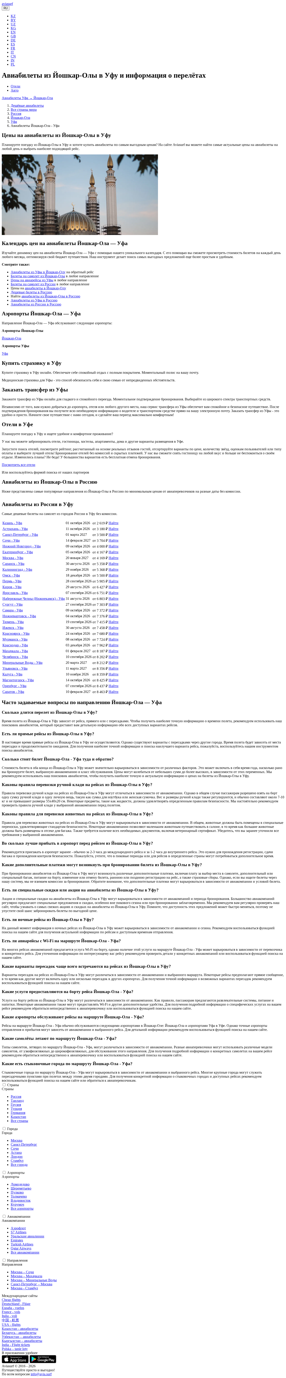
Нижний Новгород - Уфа (21, 546)
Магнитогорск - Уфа (18, 680)
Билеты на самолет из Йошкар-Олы (38, 276)
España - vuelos (13, 1308)
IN (13, 60)
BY (13, 20)
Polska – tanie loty (15, 1349)
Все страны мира (24, 109)
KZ (13, 16)
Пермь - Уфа (11, 581)
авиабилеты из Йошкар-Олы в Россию (50, 296)
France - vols (11, 1312)
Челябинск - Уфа (15, 657)
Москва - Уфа (12, 558)
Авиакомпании (18, 1216)
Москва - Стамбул (24, 1288)
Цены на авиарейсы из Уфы (32, 280)
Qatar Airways (21, 1248)
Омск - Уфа (11, 575)
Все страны (19, 1121)
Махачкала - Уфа (15, 651)
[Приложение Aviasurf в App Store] (15, 1362)
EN (13, 32)
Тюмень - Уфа (13, 622)
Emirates (17, 1240)
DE (13, 40)
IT (12, 52)
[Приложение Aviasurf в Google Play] (42, 1362)
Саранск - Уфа (13, 564)
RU (6, 8)
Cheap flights (11, 1300)
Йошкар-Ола (20, 118)
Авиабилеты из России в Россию (36, 304)
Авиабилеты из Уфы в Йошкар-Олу (38, 272)
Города (12, 1129)
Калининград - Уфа (17, 569)
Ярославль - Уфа (15, 593)
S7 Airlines (18, 1232)
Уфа (14, 122)
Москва (16, 1140)
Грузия (16, 1105)
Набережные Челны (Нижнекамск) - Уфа (33, 598)
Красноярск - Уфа (15, 633)
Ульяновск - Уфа (14, 668)
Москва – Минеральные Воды (34, 1280)
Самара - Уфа (12, 610)
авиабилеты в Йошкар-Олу (45, 288)
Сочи (15, 1148)
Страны (13, 1085)
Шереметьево (21, 1188)
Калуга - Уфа (12, 674)
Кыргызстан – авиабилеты (22, 1341)
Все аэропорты (22, 1208)
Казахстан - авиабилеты (20, 1329)
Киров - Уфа (11, 587)
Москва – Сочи (22, 1272)
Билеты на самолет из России (33, 284)
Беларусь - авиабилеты (19, 1333)
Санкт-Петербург (24, 1144)
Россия (16, 113)
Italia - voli (9, 1316)
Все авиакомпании (25, 1252)
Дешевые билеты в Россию (31, 292)
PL (13, 64)
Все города (19, 1164)
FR (13, 48)
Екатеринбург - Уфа (17, 552)
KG (13, 28)
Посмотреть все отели (18, 465)
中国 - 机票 (10, 1320)
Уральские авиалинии (27, 1236)
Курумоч (17, 1204)
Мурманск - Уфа (14, 639)
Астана (16, 1152)
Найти (113, 523)
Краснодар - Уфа (15, 645)
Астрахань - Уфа (15, 529)
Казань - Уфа (12, 523)
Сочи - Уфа (11, 540)
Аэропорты (16, 1173)
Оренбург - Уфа (14, 686)
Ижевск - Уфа (12, 628)
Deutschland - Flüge (16, 1304)
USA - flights (11, 1325)
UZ (13, 24)
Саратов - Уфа (13, 692)
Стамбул (17, 1160)
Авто (15, 90)
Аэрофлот (18, 1228)
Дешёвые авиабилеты (27, 105)
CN (13, 56)
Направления (17, 1260)
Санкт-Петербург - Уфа (20, 534)
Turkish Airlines (22, 1244)
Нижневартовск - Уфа (19, 616)
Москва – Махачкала (26, 1276)
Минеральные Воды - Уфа (22, 662)
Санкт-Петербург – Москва (31, 1284)
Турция (16, 1109)
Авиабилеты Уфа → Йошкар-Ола (27, 98)
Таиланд (17, 1100)
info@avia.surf (41, 1374)
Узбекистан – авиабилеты (21, 1337)
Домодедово (20, 1184)
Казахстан (18, 1117)
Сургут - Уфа (12, 604)
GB (13, 36)
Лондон (17, 1156)
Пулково (17, 1192)
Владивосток (21, 1200)
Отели (15, 86)
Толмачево (19, 1196)
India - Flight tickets (16, 1345)
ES (13, 44)
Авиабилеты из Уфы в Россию (34, 300)
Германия (18, 1113)
